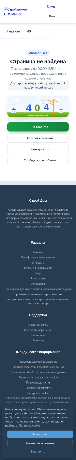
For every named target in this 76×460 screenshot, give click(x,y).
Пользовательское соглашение (38, 361)
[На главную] (38, 106)
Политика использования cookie (38, 377)
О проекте (38, 262)
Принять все (40, 434)
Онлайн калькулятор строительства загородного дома (38, 289)
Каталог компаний (40, 138)
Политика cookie (30, 425)
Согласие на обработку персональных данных (38, 372)
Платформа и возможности (38, 257)
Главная (13, 31)
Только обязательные (40, 443)
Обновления (38, 283)
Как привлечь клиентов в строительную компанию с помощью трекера (38, 301)
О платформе (38, 335)
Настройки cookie (38, 393)
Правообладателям (38, 382)
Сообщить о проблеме (40, 160)
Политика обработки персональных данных (38, 366)
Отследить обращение (38, 330)
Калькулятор (40, 149)
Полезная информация (38, 267)
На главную (40, 126)
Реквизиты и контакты (38, 387)
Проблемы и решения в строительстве (38, 294)
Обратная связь (38, 324)
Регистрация (38, 278)
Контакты (38, 340)
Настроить (38, 451)
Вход (38, 273)
